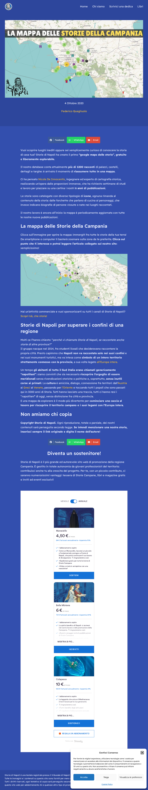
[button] (142, 752)
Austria (122, 383)
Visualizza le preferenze (131, 777)
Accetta (83, 777)
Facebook (59, 140)
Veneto (38, 387)
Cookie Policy (107, 784)
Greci (26, 387)
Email (95, 140)
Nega (106, 777)
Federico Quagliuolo (74, 111)
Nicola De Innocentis (51, 179)
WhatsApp (79, 140)
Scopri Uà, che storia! (34, 316)
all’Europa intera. (107, 362)
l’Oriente (67, 387)
